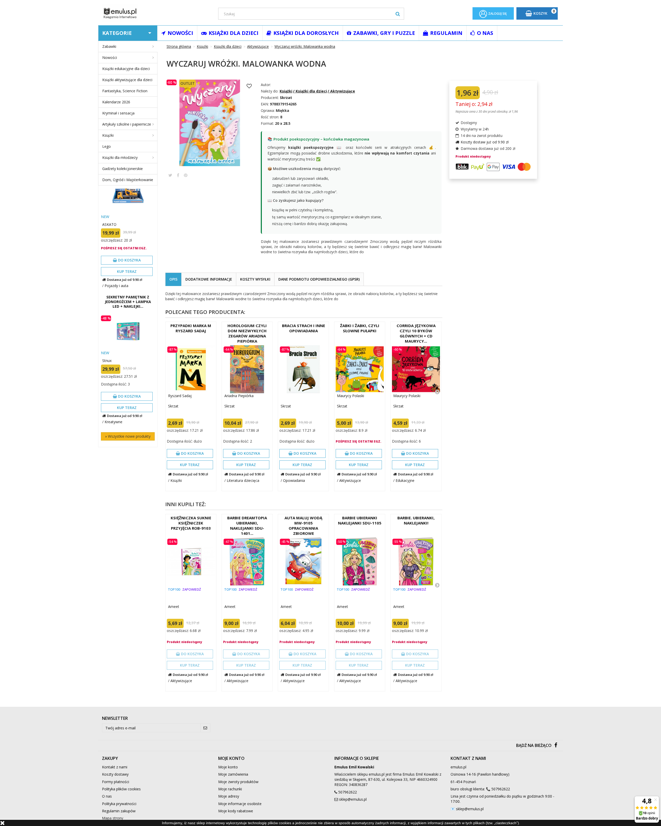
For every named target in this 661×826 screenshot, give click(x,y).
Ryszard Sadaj (180, 395)
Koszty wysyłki (255, 279)
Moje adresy (228, 796)
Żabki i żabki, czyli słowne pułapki (359, 328)
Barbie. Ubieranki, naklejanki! (416, 520)
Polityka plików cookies (121, 788)
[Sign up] (205, 727)
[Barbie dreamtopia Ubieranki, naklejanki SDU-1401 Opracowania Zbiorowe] (247, 561)
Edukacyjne (405, 480)
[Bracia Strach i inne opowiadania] (303, 369)
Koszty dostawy (115, 774)
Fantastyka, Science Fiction (124, 90)
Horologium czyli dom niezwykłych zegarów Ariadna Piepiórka (247, 333)
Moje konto (228, 767)
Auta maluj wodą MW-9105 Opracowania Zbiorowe (303, 525)
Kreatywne (113, 421)
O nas (107, 796)
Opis (173, 279)
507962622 (347, 792)
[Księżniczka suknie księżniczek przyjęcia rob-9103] (191, 561)
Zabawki (109, 46)
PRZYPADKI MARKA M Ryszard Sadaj (190, 328)
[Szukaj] (398, 13)
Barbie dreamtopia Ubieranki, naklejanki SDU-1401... (247, 525)
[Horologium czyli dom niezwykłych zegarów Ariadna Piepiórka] (247, 369)
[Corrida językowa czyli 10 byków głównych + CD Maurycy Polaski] (416, 369)
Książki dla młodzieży (120, 157)
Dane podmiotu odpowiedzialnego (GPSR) (319, 279)
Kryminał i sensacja (118, 113)
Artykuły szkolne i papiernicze (126, 124)
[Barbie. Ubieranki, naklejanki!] (416, 561)
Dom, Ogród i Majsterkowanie (127, 179)
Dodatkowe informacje (208, 279)
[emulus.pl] (156, 13)
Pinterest (185, 175)
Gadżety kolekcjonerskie (122, 168)
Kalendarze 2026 (116, 101)
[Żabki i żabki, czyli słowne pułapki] (360, 369)
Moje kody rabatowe (235, 810)
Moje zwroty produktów (238, 781)
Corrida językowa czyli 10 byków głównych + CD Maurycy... (416, 333)
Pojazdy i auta (116, 285)
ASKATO (109, 224)
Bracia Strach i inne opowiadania (303, 328)
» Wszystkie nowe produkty (128, 436)
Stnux (107, 360)
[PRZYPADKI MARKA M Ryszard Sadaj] (191, 369)
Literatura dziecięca (243, 480)
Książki (108, 135)
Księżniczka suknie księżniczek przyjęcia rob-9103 (191, 523)
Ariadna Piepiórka (239, 395)
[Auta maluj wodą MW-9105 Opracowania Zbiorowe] (303, 561)
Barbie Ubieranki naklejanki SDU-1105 (359, 520)
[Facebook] (556, 745)
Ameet (173, 606)
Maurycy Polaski (350, 395)
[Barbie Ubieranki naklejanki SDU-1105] (360, 561)
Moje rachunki (230, 788)
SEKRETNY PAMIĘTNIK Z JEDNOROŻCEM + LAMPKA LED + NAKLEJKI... (128, 302)
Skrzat (173, 406)
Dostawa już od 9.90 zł (124, 279)
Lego (106, 146)
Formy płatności (115, 781)
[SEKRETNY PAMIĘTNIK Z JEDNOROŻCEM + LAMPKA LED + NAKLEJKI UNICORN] (128, 331)
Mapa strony (112, 818)
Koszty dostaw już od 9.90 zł (485, 142)
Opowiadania (294, 480)
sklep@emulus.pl (353, 799)
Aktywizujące (350, 480)
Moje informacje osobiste (240, 803)
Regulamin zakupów (119, 810)
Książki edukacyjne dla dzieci (126, 68)
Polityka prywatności (119, 803)
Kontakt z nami (114, 767)
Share (178, 175)
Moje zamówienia (233, 774)
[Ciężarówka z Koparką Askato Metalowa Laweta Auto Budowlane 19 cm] (128, 195)
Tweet (170, 175)
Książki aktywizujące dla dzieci (127, 79)
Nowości (109, 57)
